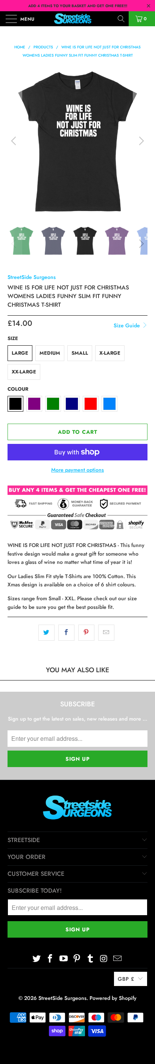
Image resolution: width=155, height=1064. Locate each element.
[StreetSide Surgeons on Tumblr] (90, 959)
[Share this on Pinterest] (86, 632)
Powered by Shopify (113, 998)
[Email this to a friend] (106, 632)
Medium (50, 353)
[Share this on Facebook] (66, 632)
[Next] (140, 141)
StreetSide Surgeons (32, 277)
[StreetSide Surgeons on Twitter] (37, 959)
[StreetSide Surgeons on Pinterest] (77, 959)
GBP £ (126, 979)
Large (20, 353)
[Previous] (14, 141)
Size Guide (127, 325)
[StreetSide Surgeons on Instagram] (104, 959)
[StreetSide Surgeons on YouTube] (63, 959)
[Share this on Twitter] (46, 632)
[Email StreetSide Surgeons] (117, 959)
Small (79, 353)
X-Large (109, 353)
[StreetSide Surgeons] (77, 18)
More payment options (77, 470)
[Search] (122, 18)
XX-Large (24, 371)
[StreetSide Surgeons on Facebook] (50, 959)
